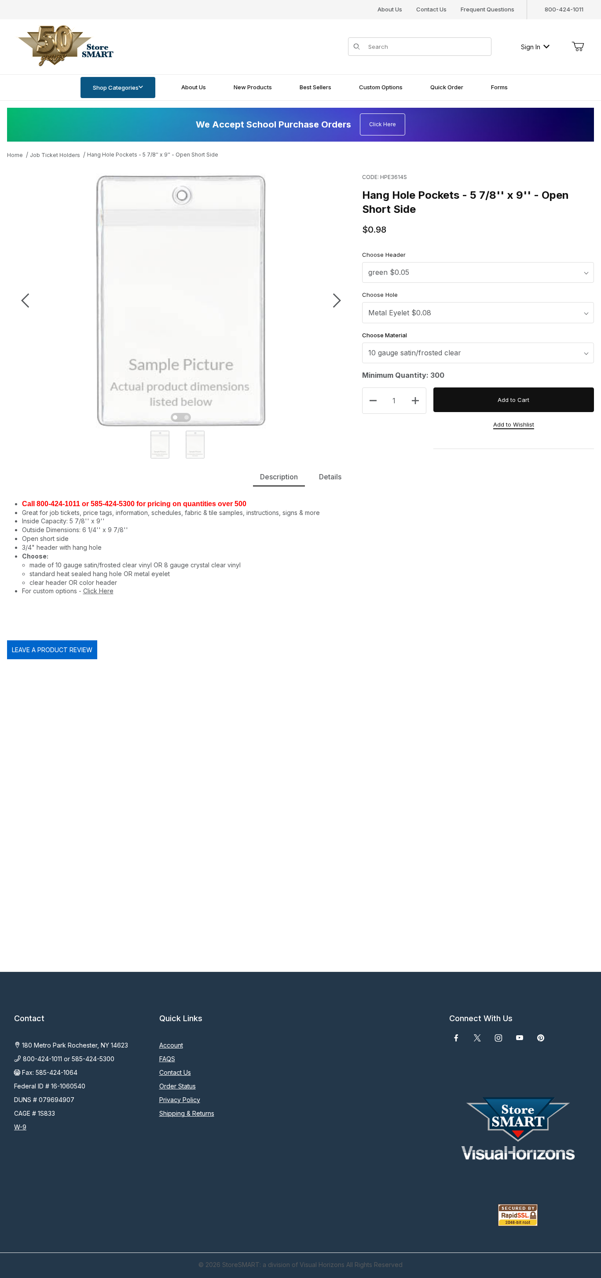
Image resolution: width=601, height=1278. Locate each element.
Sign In (530, 47)
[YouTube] (520, 1038)
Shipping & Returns (186, 1113)
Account (171, 1045)
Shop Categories (116, 87)
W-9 (20, 1127)
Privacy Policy (179, 1099)
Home (15, 155)
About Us (389, 9)
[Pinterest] (540, 1038)
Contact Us (431, 9)
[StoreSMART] (64, 46)
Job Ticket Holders (55, 155)
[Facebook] (456, 1038)
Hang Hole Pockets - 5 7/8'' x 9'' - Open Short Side (152, 154)
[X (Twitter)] (477, 1038)
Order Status (177, 1086)
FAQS (167, 1059)
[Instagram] (498, 1038)
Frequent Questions (487, 9)
